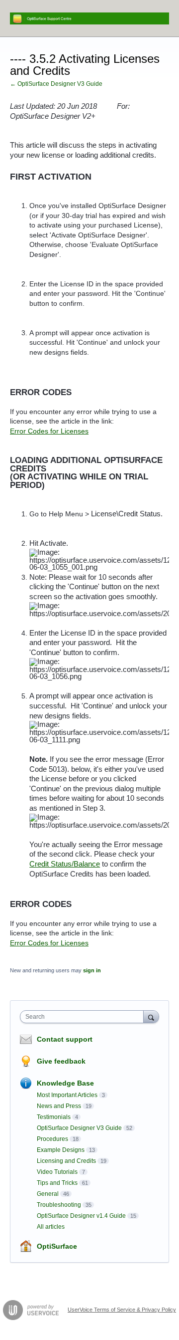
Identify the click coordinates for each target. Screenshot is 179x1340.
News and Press (59, 1106)
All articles (51, 1226)
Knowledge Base (65, 1083)
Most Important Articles (67, 1095)
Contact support (64, 1039)
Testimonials (54, 1117)
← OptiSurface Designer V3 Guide (56, 83)
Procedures (52, 1138)
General (48, 1193)
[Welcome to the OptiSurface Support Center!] (89, 18)
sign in (92, 970)
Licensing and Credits (66, 1160)
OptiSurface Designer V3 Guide (79, 1127)
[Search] (151, 1016)
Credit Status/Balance (64, 864)
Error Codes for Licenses (49, 431)
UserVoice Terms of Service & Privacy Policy (122, 1310)
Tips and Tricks (57, 1182)
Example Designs (61, 1149)
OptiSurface (57, 1246)
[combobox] (84, 1016)
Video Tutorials (57, 1171)
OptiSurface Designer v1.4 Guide (81, 1215)
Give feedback (61, 1061)
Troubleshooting (59, 1204)
